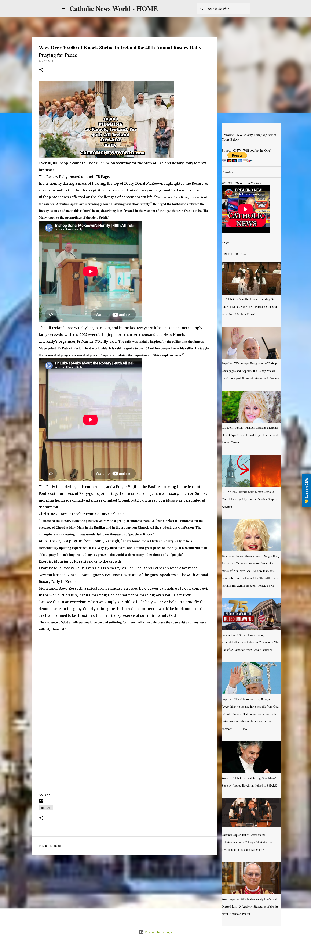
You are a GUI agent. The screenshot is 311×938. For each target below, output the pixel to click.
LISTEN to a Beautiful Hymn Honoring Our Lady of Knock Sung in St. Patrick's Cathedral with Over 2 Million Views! (250, 306)
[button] (41, 70)
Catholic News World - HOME (113, 8)
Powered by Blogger (158, 932)
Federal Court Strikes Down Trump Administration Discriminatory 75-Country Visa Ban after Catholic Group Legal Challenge (250, 642)
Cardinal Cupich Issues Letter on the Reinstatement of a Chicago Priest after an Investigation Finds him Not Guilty (247, 842)
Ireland (46, 807)
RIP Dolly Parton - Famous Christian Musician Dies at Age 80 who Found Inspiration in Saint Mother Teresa (250, 434)
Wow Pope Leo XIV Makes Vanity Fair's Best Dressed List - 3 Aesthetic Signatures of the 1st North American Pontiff (250, 906)
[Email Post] (41, 802)
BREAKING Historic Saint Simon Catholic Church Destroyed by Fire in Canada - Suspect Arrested (249, 499)
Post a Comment (50, 845)
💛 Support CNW (306, 490)
